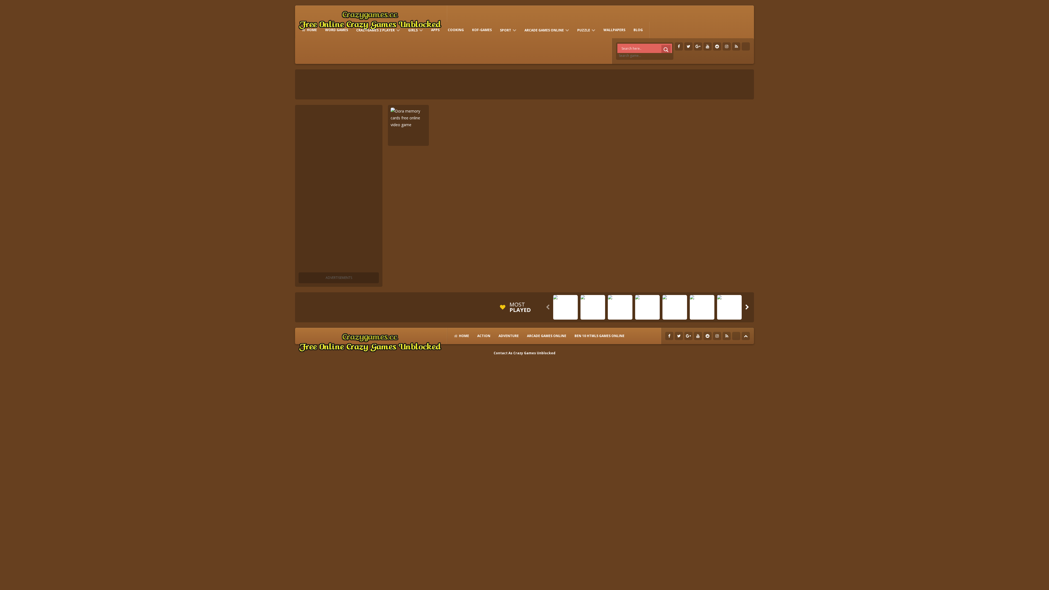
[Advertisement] (339, 190)
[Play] (565, 315)
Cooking (456, 30)
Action (483, 336)
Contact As (503, 353)
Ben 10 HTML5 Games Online (599, 336)
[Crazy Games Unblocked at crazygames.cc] (370, 19)
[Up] (746, 336)
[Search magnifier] (666, 49)
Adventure (509, 336)
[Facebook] (679, 46)
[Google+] (698, 46)
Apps (435, 30)
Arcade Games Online (544, 30)
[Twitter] (688, 46)
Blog (638, 30)
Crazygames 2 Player (375, 30)
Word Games (336, 30)
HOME (312, 30)
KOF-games (482, 30)
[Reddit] (717, 46)
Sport (505, 30)
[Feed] (736, 46)
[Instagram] (727, 46)
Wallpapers (614, 30)
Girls (413, 30)
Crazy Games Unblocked (534, 353)
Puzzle (583, 30)
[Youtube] (707, 46)
